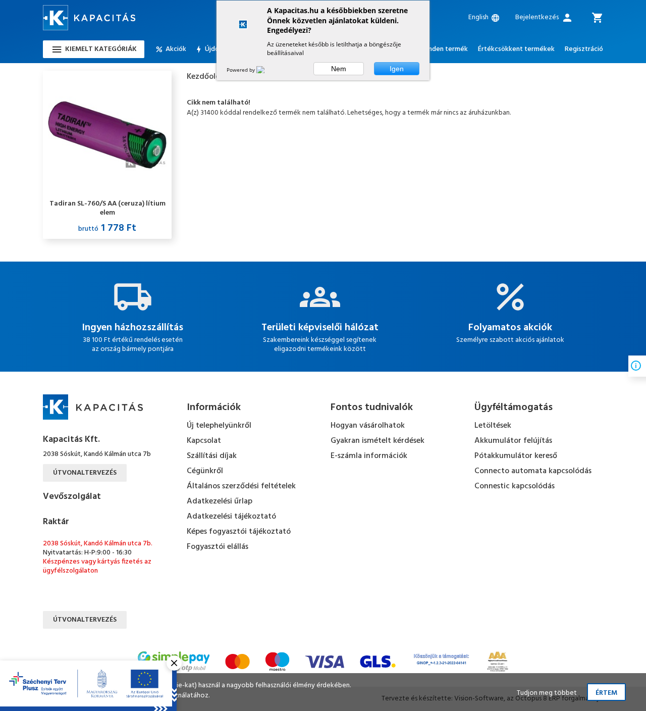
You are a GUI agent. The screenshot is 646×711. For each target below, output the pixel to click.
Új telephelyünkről (219, 425)
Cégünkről (205, 471)
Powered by (241, 69)
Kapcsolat (204, 440)
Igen (397, 69)
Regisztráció (584, 49)
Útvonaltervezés (85, 473)
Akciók (176, 49)
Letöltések (492, 425)
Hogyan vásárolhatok (368, 425)
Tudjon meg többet (547, 693)
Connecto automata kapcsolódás (532, 471)
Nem (338, 69)
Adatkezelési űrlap (219, 501)
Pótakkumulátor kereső (515, 456)
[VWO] (266, 69)
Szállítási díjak (212, 456)
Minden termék (444, 49)
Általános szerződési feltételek (241, 486)
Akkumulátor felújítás (513, 440)
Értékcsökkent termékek (516, 49)
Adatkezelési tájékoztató (231, 516)
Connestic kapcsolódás (514, 486)
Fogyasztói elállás (217, 546)
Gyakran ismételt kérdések (377, 440)
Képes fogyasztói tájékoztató (239, 531)
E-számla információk (369, 456)
